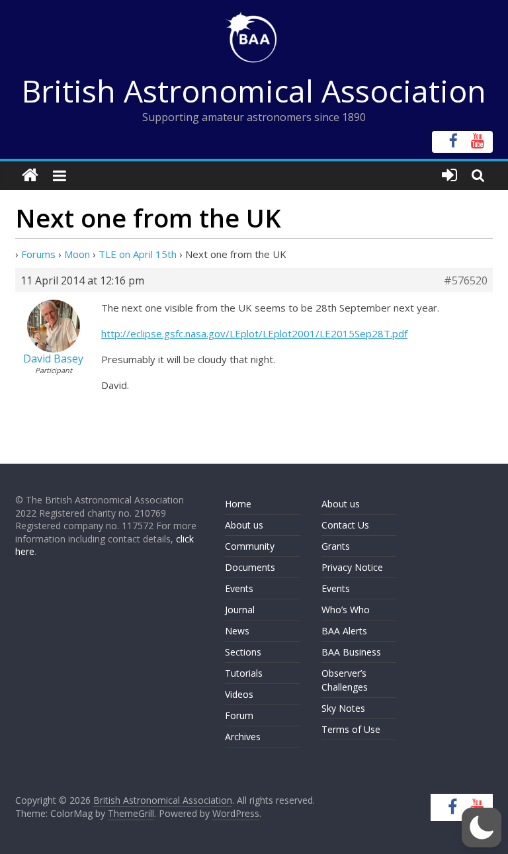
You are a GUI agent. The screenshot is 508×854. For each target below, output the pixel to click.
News (237, 630)
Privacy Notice (352, 567)
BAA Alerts (344, 630)
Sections (243, 652)
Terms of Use (350, 729)
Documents (250, 567)
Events (239, 588)
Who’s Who (345, 609)
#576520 (465, 280)
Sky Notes (343, 708)
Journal (240, 609)
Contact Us (345, 525)
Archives (243, 736)
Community (250, 546)
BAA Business (351, 652)
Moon (77, 254)
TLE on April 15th (138, 254)
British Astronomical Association (254, 90)
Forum (239, 715)
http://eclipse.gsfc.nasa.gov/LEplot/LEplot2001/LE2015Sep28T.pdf (254, 333)
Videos (239, 694)
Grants (335, 546)
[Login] (449, 175)
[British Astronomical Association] (30, 175)
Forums (38, 254)
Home (238, 503)
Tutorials (244, 673)
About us (244, 525)
